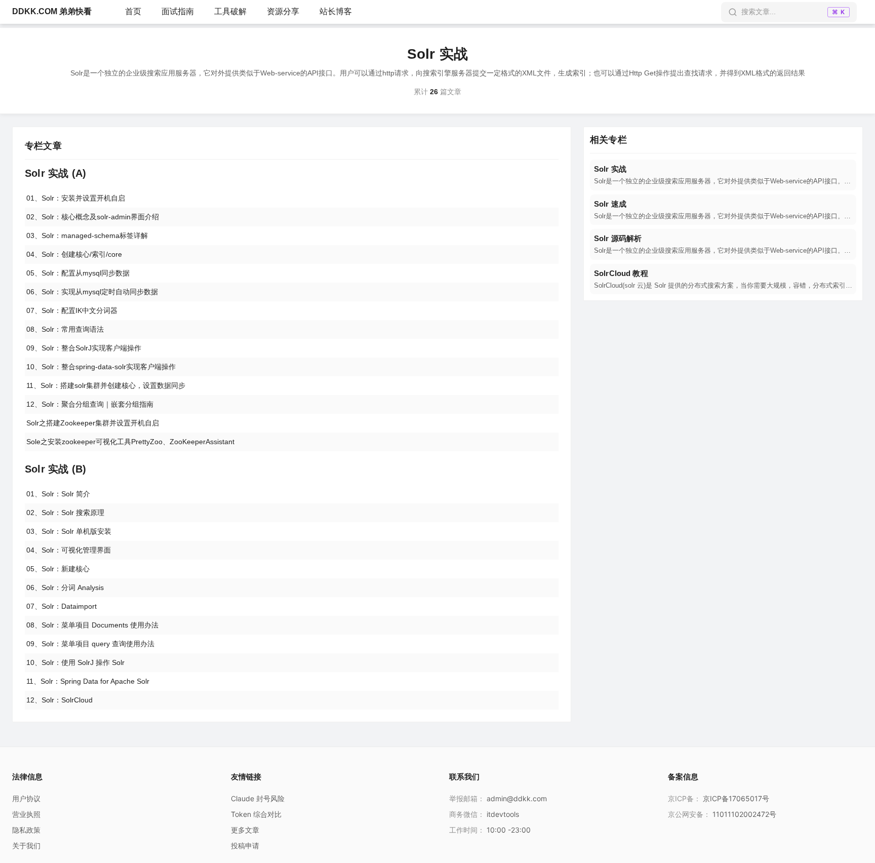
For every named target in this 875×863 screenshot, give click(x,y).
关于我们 (26, 845)
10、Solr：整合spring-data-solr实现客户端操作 (101, 367)
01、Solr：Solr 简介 (58, 494)
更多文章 (245, 830)
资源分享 (283, 11)
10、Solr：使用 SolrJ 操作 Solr (75, 662)
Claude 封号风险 (258, 798)
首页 (133, 11)
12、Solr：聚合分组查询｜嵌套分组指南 (89, 404)
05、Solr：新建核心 (58, 569)
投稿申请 (245, 845)
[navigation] (723, 175)
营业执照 (26, 814)
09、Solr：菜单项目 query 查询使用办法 (90, 644)
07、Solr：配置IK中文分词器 (71, 310)
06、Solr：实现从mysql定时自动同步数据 (92, 292)
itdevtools (503, 814)
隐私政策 (26, 830)
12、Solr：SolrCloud (59, 700)
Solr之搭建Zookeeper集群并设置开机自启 (92, 423)
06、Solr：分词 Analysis (65, 587)
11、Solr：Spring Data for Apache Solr (87, 681)
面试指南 (178, 11)
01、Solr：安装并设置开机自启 (75, 198)
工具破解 (230, 11)
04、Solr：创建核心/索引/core (74, 254)
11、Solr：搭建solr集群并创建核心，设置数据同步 (105, 385)
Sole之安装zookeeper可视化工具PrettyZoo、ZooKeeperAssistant (130, 442)
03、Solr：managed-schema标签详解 (87, 235)
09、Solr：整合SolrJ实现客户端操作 (83, 348)
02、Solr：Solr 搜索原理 (65, 512)
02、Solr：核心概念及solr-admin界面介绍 (92, 217)
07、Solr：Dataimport (61, 606)
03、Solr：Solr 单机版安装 (68, 531)
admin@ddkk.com (517, 798)
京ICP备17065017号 (736, 798)
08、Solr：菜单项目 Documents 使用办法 (92, 625)
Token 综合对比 (256, 814)
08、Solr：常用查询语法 (65, 329)
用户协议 (26, 798)
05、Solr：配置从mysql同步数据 (78, 273)
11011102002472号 (744, 814)
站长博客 (336, 11)
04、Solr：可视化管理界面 (68, 550)
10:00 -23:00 (509, 830)
